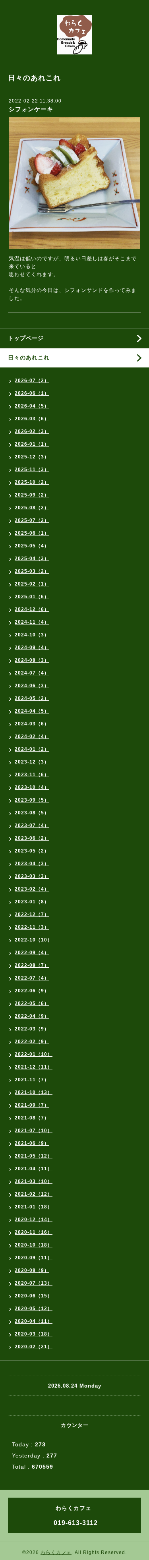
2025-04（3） (32, 558)
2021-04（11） (33, 1168)
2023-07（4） (32, 825)
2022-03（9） (32, 1029)
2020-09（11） (33, 1257)
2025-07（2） (32, 520)
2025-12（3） (32, 457)
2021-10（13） (33, 1092)
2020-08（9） (32, 1270)
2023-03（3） (32, 876)
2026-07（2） (32, 380)
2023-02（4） (32, 889)
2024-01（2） (32, 749)
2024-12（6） (32, 609)
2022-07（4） (32, 978)
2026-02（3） (32, 431)
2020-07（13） (33, 1283)
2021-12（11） (33, 1067)
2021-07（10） (33, 1130)
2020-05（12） (33, 1308)
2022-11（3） (32, 927)
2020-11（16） (33, 1232)
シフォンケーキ (31, 109)
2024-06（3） (32, 685)
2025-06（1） (32, 533)
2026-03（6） (32, 418)
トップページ (26, 338)
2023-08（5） (32, 813)
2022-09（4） (32, 952)
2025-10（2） (32, 482)
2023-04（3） (32, 863)
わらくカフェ (56, 1552)
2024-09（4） (32, 647)
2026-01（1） (32, 444)
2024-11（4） (32, 622)
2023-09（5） (32, 800)
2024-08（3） (32, 660)
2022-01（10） (33, 1054)
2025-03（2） (32, 571)
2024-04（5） (32, 711)
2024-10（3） (32, 635)
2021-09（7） (32, 1105)
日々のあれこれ (29, 357)
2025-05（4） (32, 546)
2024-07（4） (32, 673)
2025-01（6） (32, 596)
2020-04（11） (33, 1321)
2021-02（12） (33, 1194)
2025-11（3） (32, 469)
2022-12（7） (32, 914)
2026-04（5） (32, 406)
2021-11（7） (32, 1080)
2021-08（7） (32, 1118)
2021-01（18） (33, 1207)
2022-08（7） (32, 965)
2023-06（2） (32, 838)
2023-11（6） (32, 774)
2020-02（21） (33, 1346)
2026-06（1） (32, 393)
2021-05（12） (33, 1156)
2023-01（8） (32, 902)
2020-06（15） (33, 1296)
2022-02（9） (32, 1041)
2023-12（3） (32, 762)
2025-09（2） (32, 495)
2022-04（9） (32, 1016)
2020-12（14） (33, 1219)
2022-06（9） (32, 991)
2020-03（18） (33, 1334)
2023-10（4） (32, 787)
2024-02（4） (32, 736)
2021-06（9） (32, 1143)
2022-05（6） (32, 1003)
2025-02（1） (32, 584)
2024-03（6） (32, 724)
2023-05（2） (32, 851)
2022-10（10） (33, 940)
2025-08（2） (32, 507)
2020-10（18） (33, 1245)
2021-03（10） (33, 1181)
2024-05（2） (32, 698)
